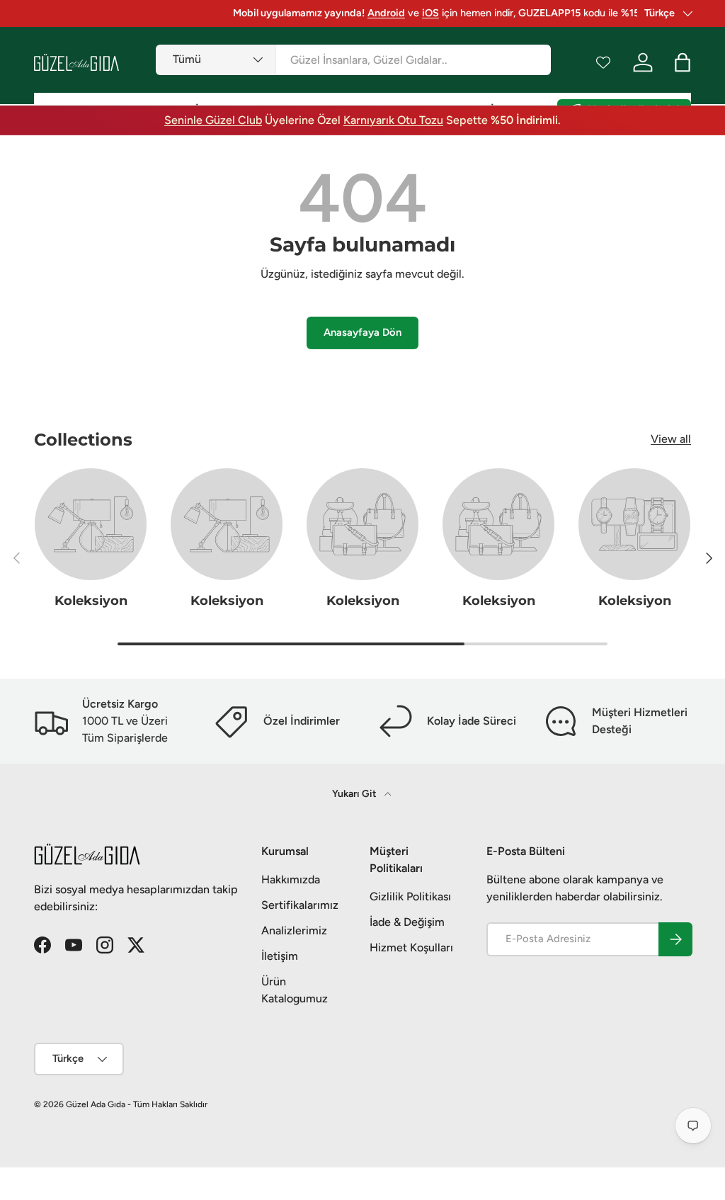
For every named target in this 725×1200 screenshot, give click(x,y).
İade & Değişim (407, 922)
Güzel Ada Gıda (95, 1104)
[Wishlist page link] (603, 62)
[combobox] (353, 60)
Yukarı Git (355, 794)
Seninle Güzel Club (213, 120)
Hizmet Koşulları (411, 947)
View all (671, 439)
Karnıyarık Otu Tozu (393, 120)
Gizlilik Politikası (410, 896)
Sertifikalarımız (299, 905)
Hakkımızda (290, 879)
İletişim (279, 956)
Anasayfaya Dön (362, 332)
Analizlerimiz (294, 930)
